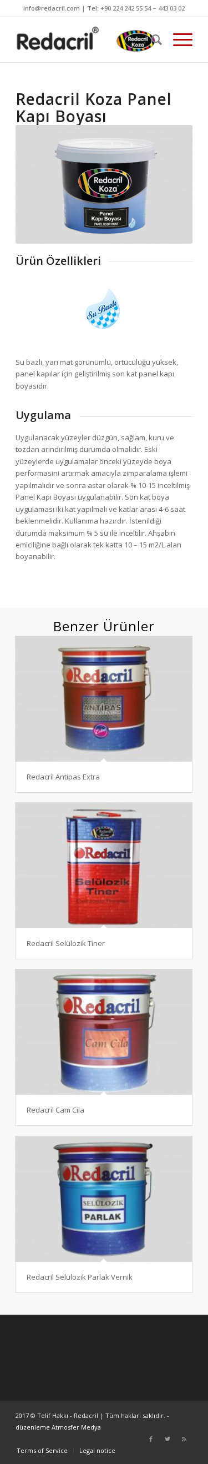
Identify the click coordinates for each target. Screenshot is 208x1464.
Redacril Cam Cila (55, 1110)
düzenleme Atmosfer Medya (58, 1427)
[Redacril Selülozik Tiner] (104, 865)
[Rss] (184, 1439)
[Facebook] (151, 1439)
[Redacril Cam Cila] (104, 1032)
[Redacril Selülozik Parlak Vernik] (104, 1199)
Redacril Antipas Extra (63, 777)
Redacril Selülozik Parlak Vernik (80, 1277)
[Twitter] (167, 1439)
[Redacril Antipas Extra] (104, 699)
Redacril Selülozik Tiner (66, 943)
